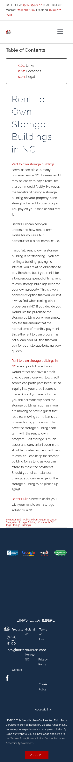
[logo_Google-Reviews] (28, 552)
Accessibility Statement (19, 743)
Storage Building (27, 522)
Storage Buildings (21, 525)
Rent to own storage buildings (33, 164)
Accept (36, 754)
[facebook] (7, 678)
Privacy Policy (35, 738)
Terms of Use (18, 738)
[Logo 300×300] (8, 30)
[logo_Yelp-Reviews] (44, 552)
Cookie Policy (53, 738)
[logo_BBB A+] (12, 552)
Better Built (20, 499)
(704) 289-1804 (26, 9)
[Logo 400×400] (7, 627)
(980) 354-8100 (32, 5)
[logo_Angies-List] (60, 552)
